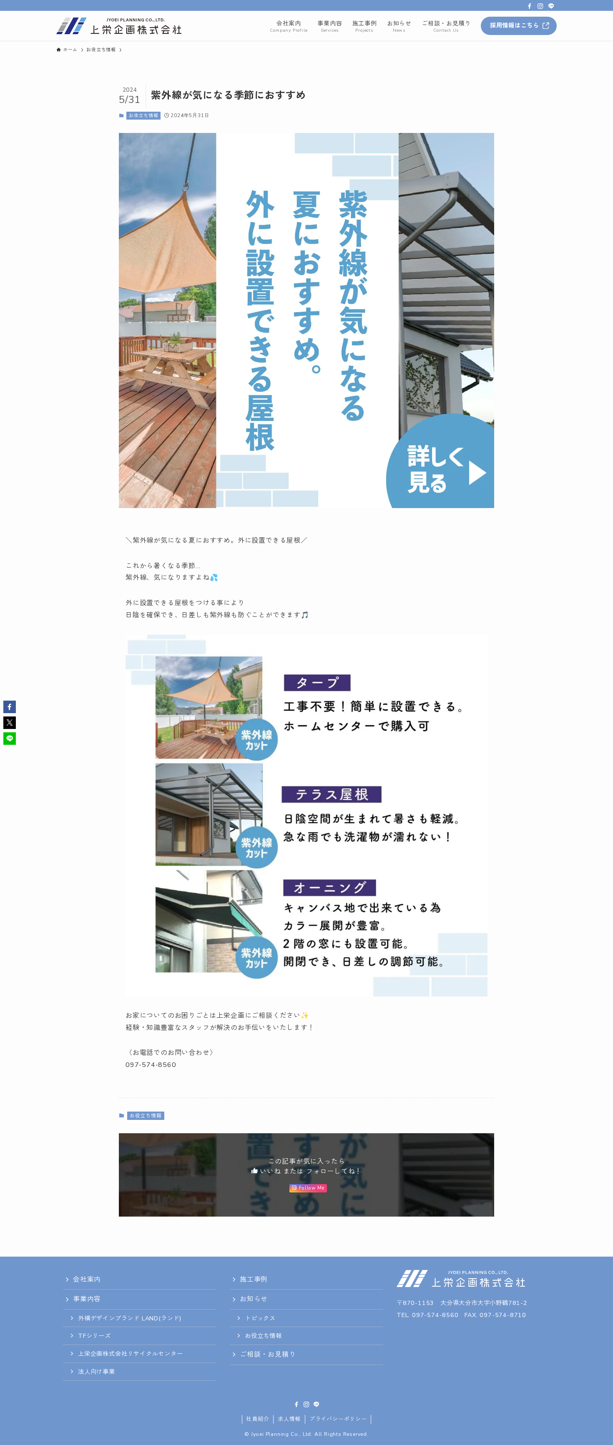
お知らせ (254, 1299)
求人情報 (289, 1419)
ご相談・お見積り (268, 1354)
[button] (9, 707)
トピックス (260, 1318)
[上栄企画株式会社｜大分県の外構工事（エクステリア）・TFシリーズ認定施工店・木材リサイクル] (118, 26)
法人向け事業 (96, 1371)
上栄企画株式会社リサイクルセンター (130, 1354)
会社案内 (87, 1279)
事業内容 (87, 1299)
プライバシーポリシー (338, 1419)
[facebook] (529, 6)
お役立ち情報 (143, 116)
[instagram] (540, 6)
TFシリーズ (94, 1336)
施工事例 (254, 1279)
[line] (551, 6)
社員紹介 (257, 1419)
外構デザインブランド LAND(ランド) (129, 1318)
